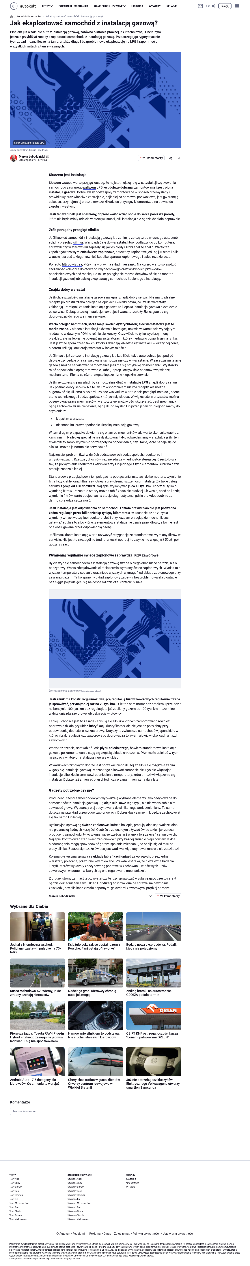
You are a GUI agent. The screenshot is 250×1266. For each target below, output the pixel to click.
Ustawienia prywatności (177, 1233)
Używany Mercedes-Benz (80, 1203)
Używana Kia (74, 1199)
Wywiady (155, 6)
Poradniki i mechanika (73, 6)
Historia (137, 6)
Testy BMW (14, 1183)
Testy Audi (14, 1179)
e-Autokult (131, 1179)
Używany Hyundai (76, 1195)
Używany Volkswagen (78, 1219)
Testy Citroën (15, 1187)
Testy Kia (13, 1199)
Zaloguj (225, 6)
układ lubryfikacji (92, 726)
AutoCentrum (132, 1183)
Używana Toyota (76, 1215)
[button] (210, 6)
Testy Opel (14, 1207)
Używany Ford (75, 1191)
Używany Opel (74, 1207)
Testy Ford (14, 1191)
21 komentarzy (153, 158)
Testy (46, 6)
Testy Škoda (15, 1211)
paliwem (89, 187)
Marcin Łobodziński (32, 156)
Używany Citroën (76, 1187)
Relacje (172, 6)
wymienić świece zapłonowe (93, 252)
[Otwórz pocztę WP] (200, 6)
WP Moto (130, 1187)
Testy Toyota (15, 1215)
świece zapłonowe (95, 825)
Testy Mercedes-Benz (19, 1203)
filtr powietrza (72, 264)
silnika (78, 242)
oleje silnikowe (115, 803)
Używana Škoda (75, 1211)
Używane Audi (75, 1179)
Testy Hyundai (16, 1195)
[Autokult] (31, 6)
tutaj (78, 1258)
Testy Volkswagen (18, 1219)
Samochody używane (108, 6)
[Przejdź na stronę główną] (14, 8)
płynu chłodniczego (114, 748)
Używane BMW (75, 1183)
